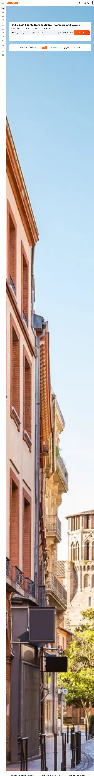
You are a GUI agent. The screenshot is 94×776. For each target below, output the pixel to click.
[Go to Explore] (3, 37)
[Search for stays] (3, 12)
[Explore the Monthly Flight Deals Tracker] (3, 33)
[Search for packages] (3, 20)
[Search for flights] (3, 8)
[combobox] (37, 28)
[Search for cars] (3, 16)
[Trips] (3, 46)
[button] (3, 3)
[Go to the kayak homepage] (12, 3)
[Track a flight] (3, 41)
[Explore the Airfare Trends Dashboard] (3, 29)
